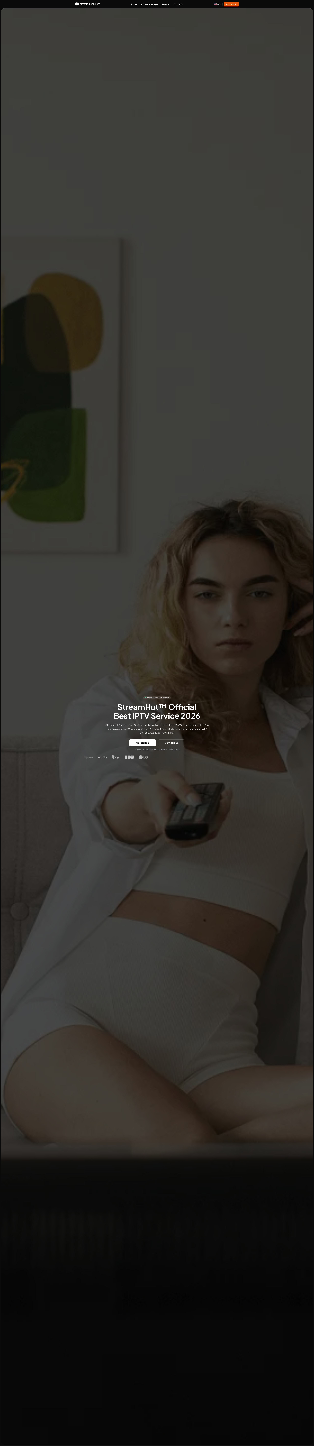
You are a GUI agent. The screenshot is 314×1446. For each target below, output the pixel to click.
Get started (142, 742)
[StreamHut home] (87, 4)
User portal (231, 4)
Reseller (166, 4)
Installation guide (149, 4)
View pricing (171, 742)
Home (134, 4)
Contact (177, 4)
